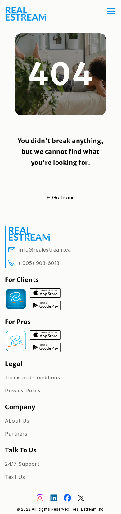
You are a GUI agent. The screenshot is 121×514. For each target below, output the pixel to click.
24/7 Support (22, 464)
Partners (16, 434)
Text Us (15, 477)
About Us (17, 421)
